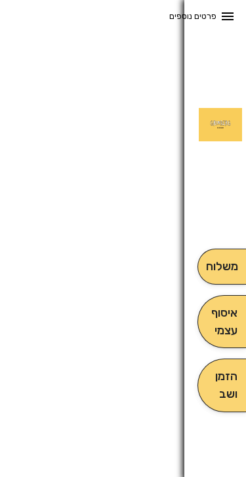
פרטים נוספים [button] (192, 16)
